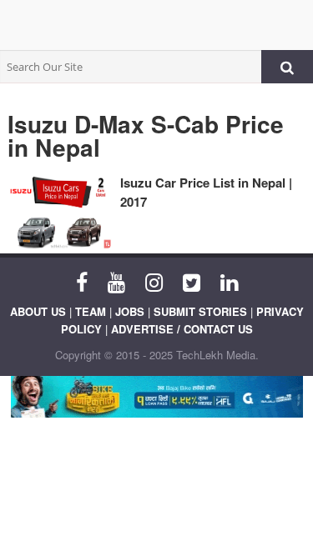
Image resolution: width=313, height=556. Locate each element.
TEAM (90, 311)
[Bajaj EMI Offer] (156, 397)
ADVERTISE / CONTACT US (182, 329)
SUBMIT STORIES (200, 311)
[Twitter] (191, 281)
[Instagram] (154, 281)
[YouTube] (116, 281)
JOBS (129, 311)
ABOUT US (38, 311)
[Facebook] (82, 281)
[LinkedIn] (229, 281)
